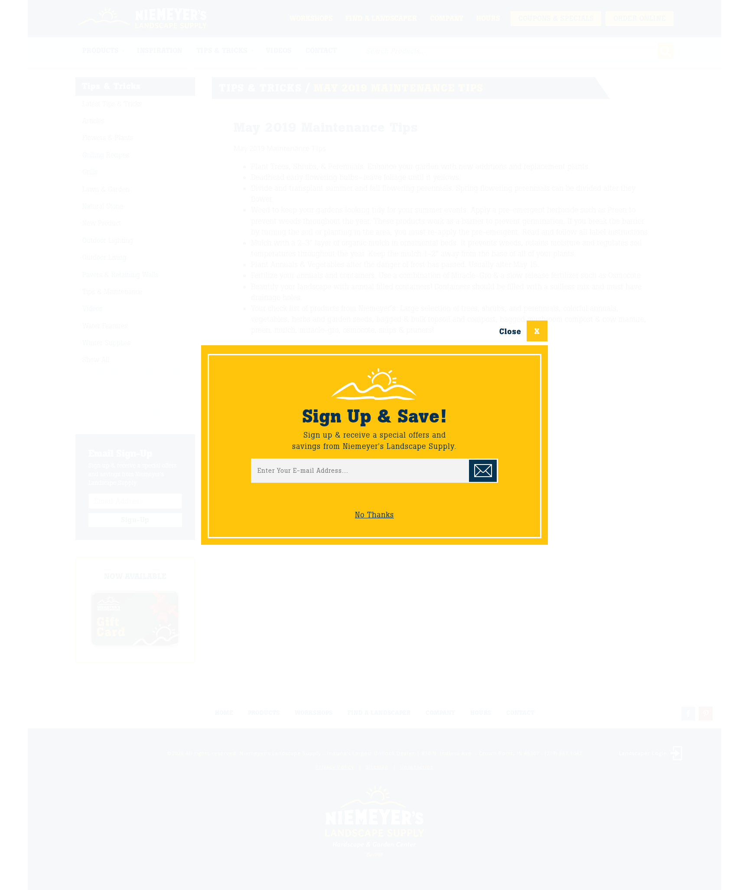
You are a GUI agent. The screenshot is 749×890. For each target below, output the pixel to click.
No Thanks (374, 515)
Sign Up (483, 471)
